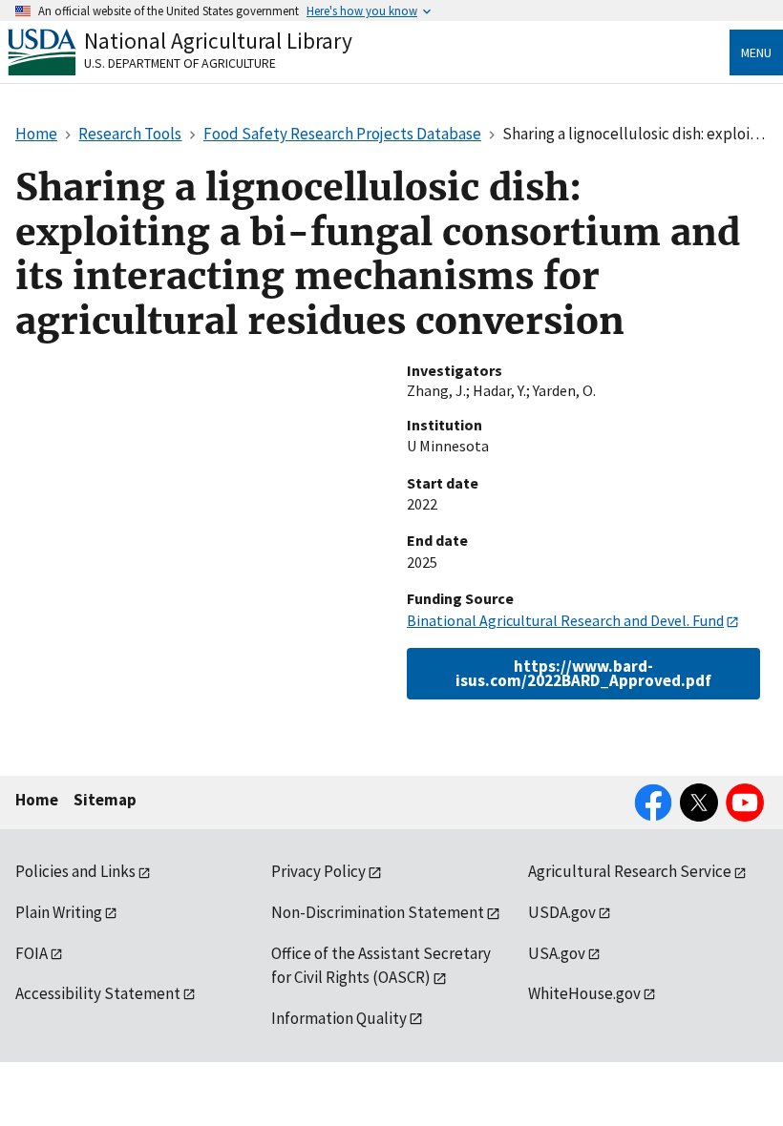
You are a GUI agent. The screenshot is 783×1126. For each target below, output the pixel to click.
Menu (756, 52)
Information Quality (339, 1018)
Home (36, 799)
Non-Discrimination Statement (377, 912)
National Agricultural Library (218, 40)
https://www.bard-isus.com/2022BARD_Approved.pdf (583, 673)
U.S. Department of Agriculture (180, 63)
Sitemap (105, 799)
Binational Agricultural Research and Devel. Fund (565, 620)
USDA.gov (562, 912)
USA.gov (556, 953)
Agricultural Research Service (629, 871)
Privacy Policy (318, 871)
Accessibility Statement (97, 993)
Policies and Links (75, 871)
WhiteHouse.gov (584, 993)
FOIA (31, 953)
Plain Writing (58, 912)
